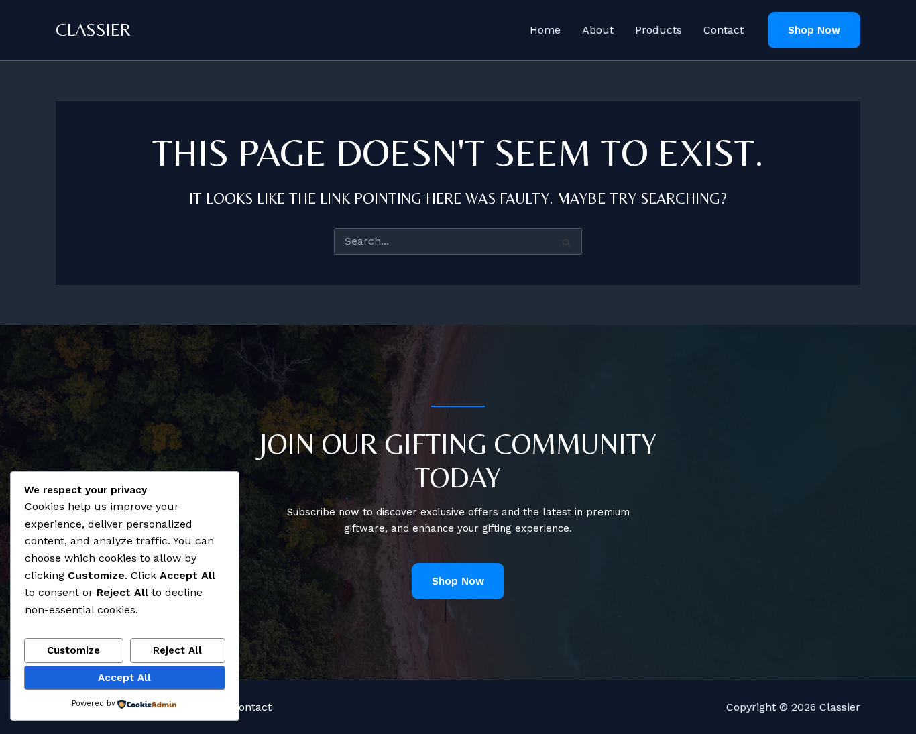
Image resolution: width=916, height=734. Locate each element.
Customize (73, 650)
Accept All (124, 678)
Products (658, 29)
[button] (814, 30)
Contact (723, 29)
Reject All (177, 650)
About (598, 29)
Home (545, 29)
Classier (93, 29)
